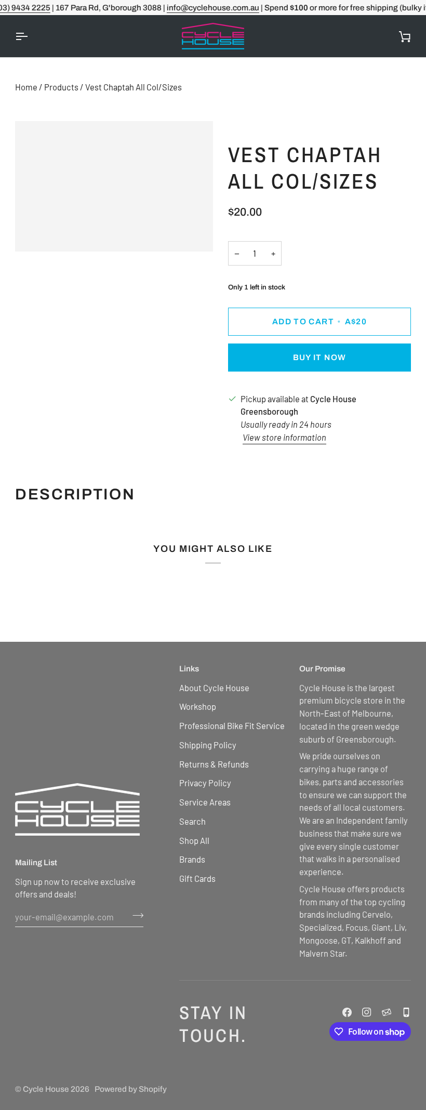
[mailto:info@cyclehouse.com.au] (386, 1012)
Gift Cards (197, 878)
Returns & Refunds (214, 764)
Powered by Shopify (131, 1089)
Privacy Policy (205, 782)
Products (61, 87)
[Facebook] (347, 1012)
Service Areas (205, 802)
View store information (284, 437)
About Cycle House (214, 687)
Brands (192, 859)
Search (192, 821)
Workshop (197, 706)
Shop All (194, 840)
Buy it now (320, 357)
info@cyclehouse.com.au (213, 7)
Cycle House (46, 1089)
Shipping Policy (207, 744)
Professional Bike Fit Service (232, 725)
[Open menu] (30, 36)
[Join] (134, 915)
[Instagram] (366, 1012)
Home (26, 87)
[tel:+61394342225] (406, 1012)
